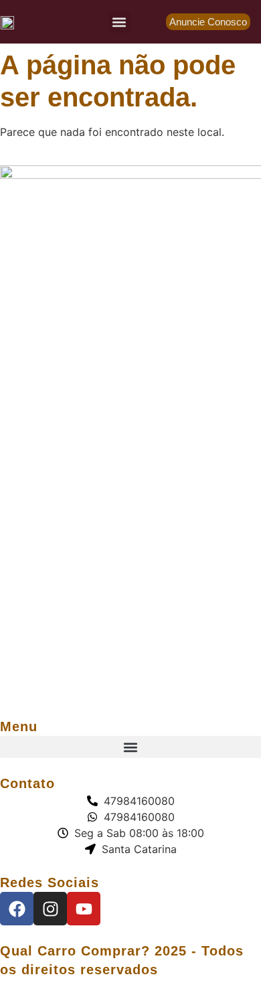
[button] (119, 22)
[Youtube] (83, 908)
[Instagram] (50, 908)
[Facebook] (16, 908)
